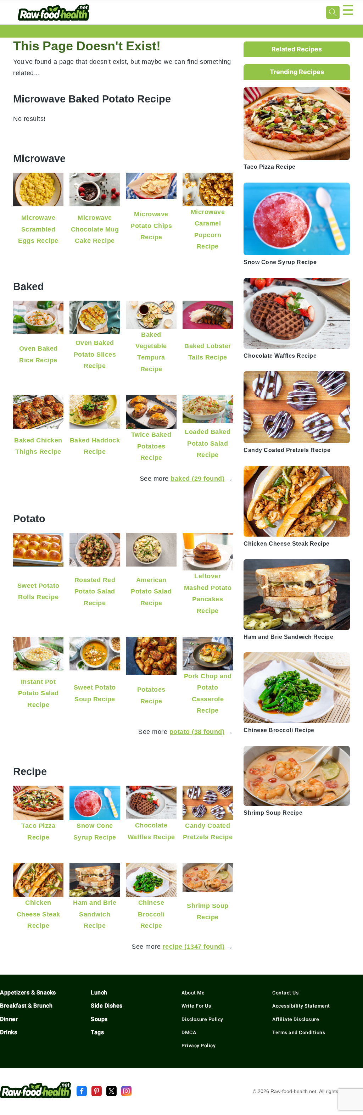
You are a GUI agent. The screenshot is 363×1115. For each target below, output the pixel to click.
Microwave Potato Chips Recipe (151, 225)
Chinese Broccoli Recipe (151, 914)
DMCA (189, 1032)
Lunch (99, 992)
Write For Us (196, 1006)
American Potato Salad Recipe (151, 591)
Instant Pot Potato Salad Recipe (38, 693)
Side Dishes (107, 1005)
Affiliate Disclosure (295, 1019)
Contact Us (285, 993)
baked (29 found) (197, 478)
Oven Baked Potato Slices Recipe (95, 354)
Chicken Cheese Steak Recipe (38, 914)
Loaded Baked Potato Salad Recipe (207, 443)
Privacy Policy (199, 1045)
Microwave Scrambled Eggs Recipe (38, 229)
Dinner (9, 1019)
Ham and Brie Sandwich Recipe (94, 914)
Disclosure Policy (202, 1019)
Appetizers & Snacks (28, 992)
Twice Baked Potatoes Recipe (151, 446)
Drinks (8, 1032)
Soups (99, 1019)
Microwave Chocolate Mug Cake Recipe (95, 229)
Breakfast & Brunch (26, 1005)
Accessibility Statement (301, 1006)
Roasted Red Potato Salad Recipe (95, 591)
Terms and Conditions (298, 1032)
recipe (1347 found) (194, 946)
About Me (193, 993)
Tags (97, 1032)
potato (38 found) (197, 731)
